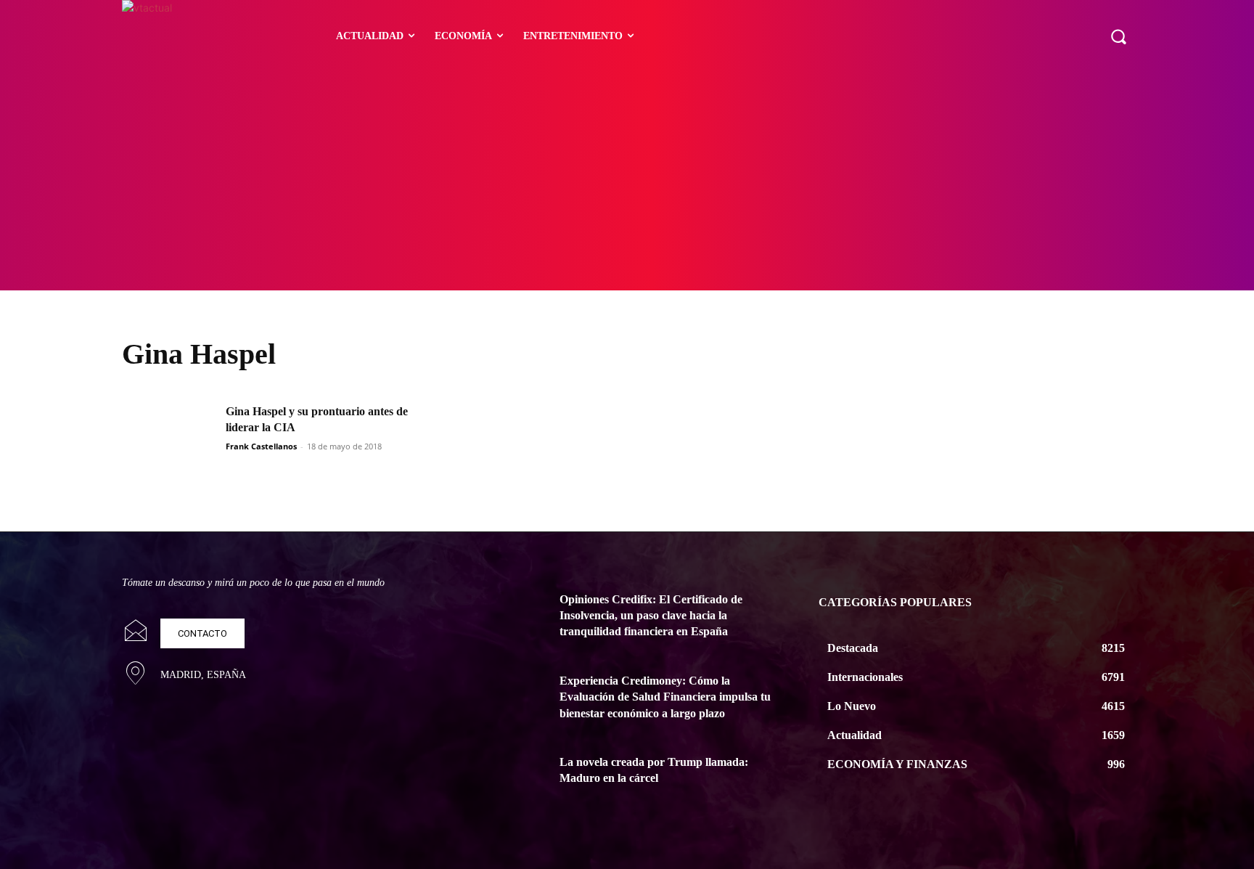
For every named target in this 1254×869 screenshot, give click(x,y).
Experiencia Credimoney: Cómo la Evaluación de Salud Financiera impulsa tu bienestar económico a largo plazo (665, 696)
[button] (1118, 36)
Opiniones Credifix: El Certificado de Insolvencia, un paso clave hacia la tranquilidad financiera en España (651, 615)
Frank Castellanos (261, 446)
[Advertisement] (627, 181)
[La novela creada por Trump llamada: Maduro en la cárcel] (509, 779)
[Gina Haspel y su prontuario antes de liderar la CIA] (169, 437)
